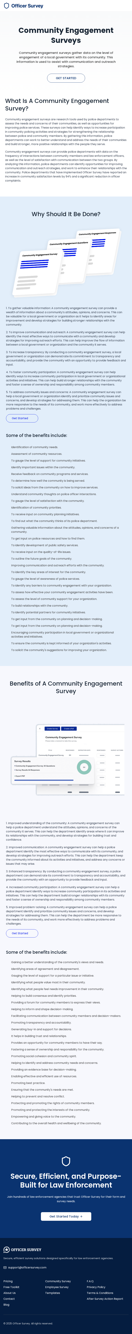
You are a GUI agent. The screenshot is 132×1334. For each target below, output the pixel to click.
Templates (52, 1293)
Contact (9, 1299)
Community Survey (58, 1281)
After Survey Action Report (105, 1299)
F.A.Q (90, 1281)
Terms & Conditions (100, 1293)
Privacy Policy (96, 1287)
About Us (9, 1293)
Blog (6, 1305)
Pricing (8, 1281)
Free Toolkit (11, 1287)
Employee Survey (57, 1287)
